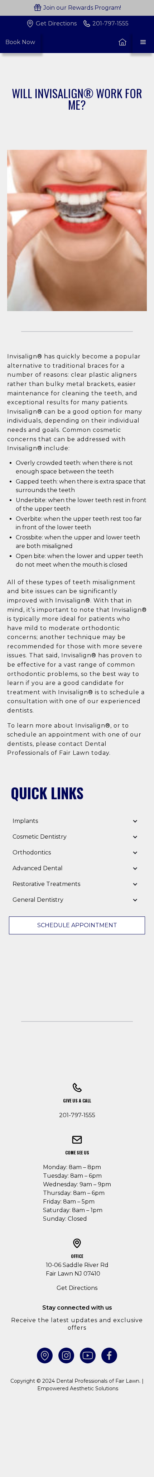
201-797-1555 (77, 1115)
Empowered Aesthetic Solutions (77, 1388)
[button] (143, 42)
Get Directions (77, 1288)
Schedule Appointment (77, 925)
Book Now (20, 42)
